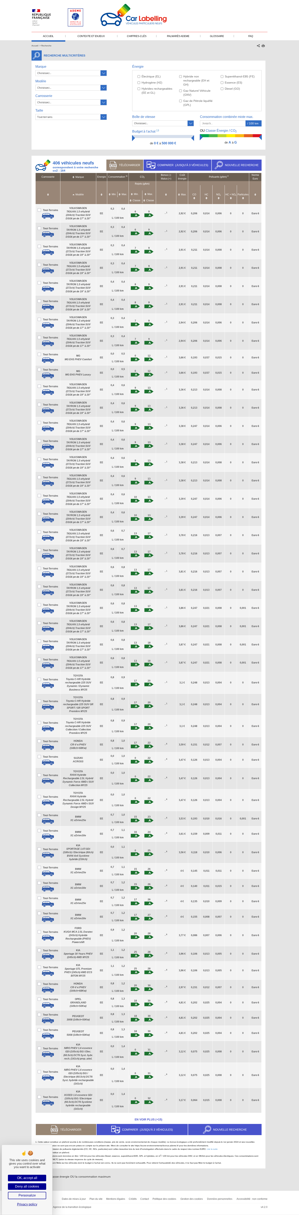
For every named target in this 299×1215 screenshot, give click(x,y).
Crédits (133, 1199)
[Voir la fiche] (48, 216)
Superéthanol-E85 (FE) (240, 76)
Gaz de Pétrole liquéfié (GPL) (198, 103)
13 (157, 130)
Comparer (182, 165)
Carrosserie (43, 96)
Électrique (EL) (151, 76)
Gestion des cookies (191, 1199)
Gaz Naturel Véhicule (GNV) (197, 92)
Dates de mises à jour (74, 1199)
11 (127, 176)
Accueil (35, 46)
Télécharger (129, 165)
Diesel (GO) (232, 88)
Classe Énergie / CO (218, 131)
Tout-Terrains (50, 210)
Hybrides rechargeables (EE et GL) (157, 90)
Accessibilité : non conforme (252, 1199)
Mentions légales (115, 1199)
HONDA (78, 744)
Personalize (27, 1195)
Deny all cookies (27, 1186)
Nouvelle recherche (242, 165)
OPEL (78, 1002)
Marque (40, 66)
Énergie (138, 66)
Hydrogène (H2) (152, 82)
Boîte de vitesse (143, 117)
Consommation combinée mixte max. (227, 117)
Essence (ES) (233, 82)
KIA (78, 852)
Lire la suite (212, 1149)
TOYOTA (78, 682)
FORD (78, 935)
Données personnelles (219, 1199)
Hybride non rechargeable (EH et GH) (196, 80)
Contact (144, 1199)
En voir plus (148, 1119)
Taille (39, 110)
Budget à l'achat (145, 131)
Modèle (40, 81)
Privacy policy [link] (27, 1204)
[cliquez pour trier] (48, 192)
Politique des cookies (164, 1199)
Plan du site (96, 1199)
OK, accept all (27, 1178)
